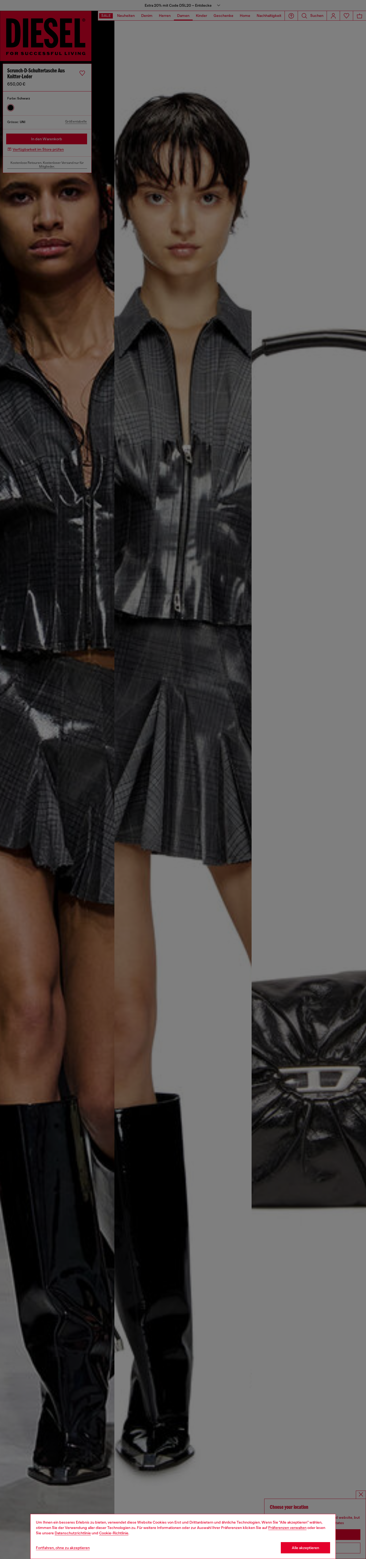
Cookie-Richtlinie (113, 1533)
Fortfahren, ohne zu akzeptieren (63, 1548)
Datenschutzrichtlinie (73, 1533)
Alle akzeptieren (305, 1548)
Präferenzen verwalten (287, 1527)
